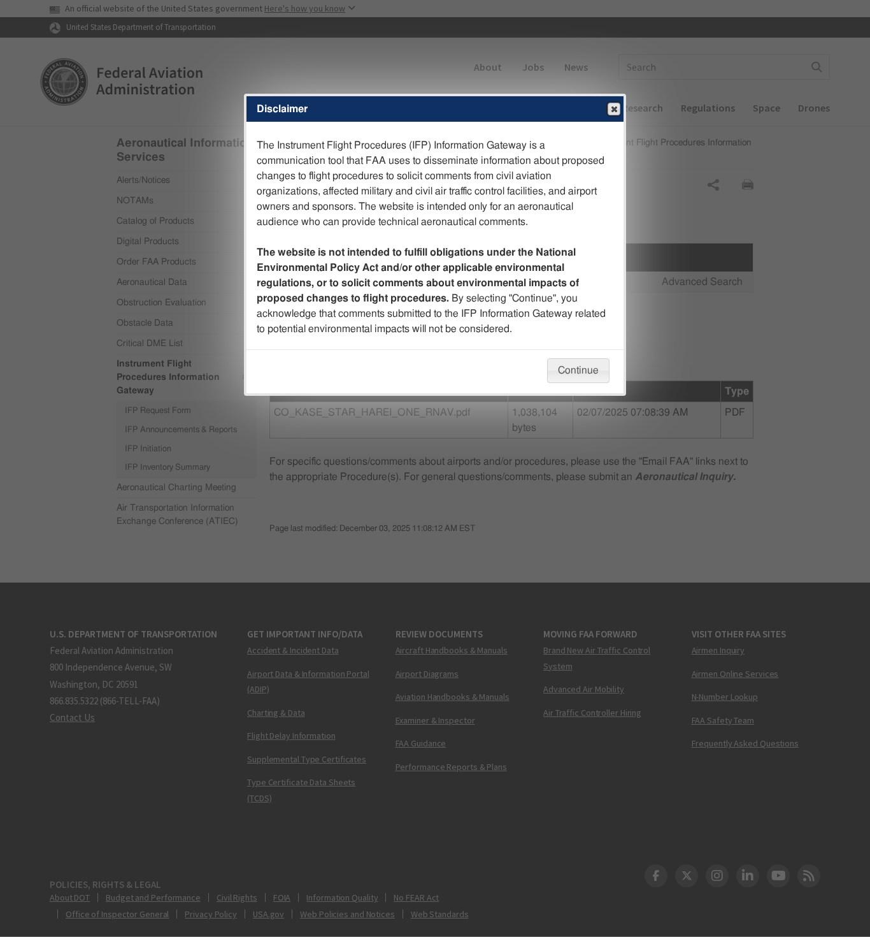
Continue (578, 370)
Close (614, 109)
